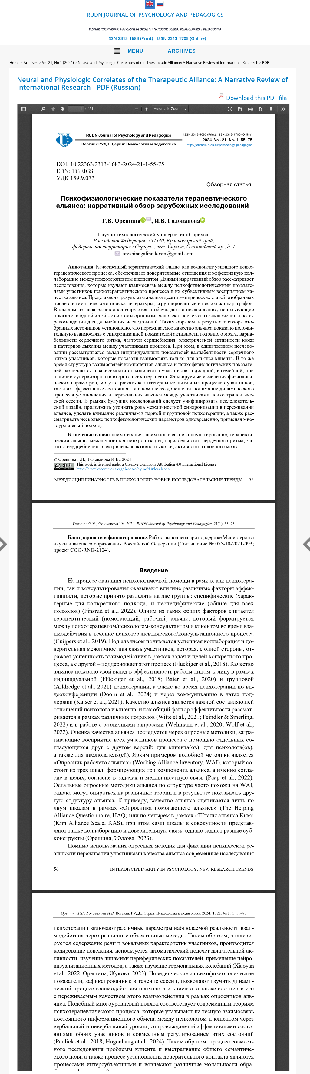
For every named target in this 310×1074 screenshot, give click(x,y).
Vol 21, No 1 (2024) (58, 62)
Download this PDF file (256, 98)
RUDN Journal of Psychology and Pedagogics (155, 21)
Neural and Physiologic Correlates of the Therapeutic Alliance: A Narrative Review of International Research (168, 62)
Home (14, 62)
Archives (182, 51)
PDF (265, 62)
